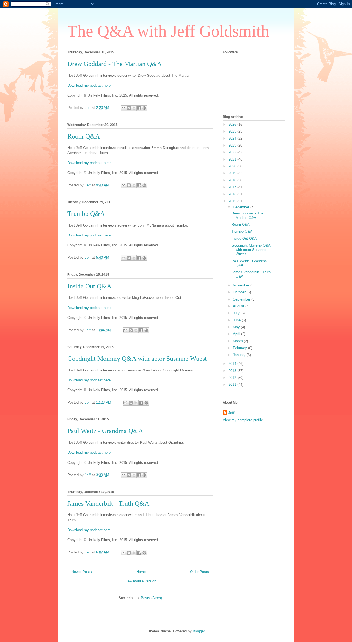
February (240, 348)
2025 (233, 131)
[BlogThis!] (128, 108)
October (240, 292)
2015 (233, 201)
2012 (233, 378)
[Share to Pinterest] (144, 108)
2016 (233, 194)
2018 (233, 180)
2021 (233, 159)
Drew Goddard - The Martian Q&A (114, 63)
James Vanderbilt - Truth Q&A (108, 503)
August (239, 306)
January (240, 355)
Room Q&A (83, 136)
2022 (233, 152)
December (241, 207)
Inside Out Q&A (89, 286)
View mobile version (140, 581)
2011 (233, 384)
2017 (233, 187)
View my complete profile (243, 420)
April (237, 334)
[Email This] (123, 108)
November (241, 285)
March (238, 341)
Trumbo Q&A (86, 213)
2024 (233, 138)
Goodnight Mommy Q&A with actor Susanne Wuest (137, 358)
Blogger (199, 631)
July (237, 313)
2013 (233, 371)
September (242, 299)
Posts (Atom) (151, 598)
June (237, 320)
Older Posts (199, 572)
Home (141, 572)
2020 (233, 166)
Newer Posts (82, 572)
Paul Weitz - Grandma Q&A (105, 430)
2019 (233, 173)
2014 (233, 364)
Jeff (231, 413)
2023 (233, 145)
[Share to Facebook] (139, 108)
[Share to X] (134, 108)
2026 (233, 124)
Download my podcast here (89, 85)
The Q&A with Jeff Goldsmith (168, 31)
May (237, 327)
